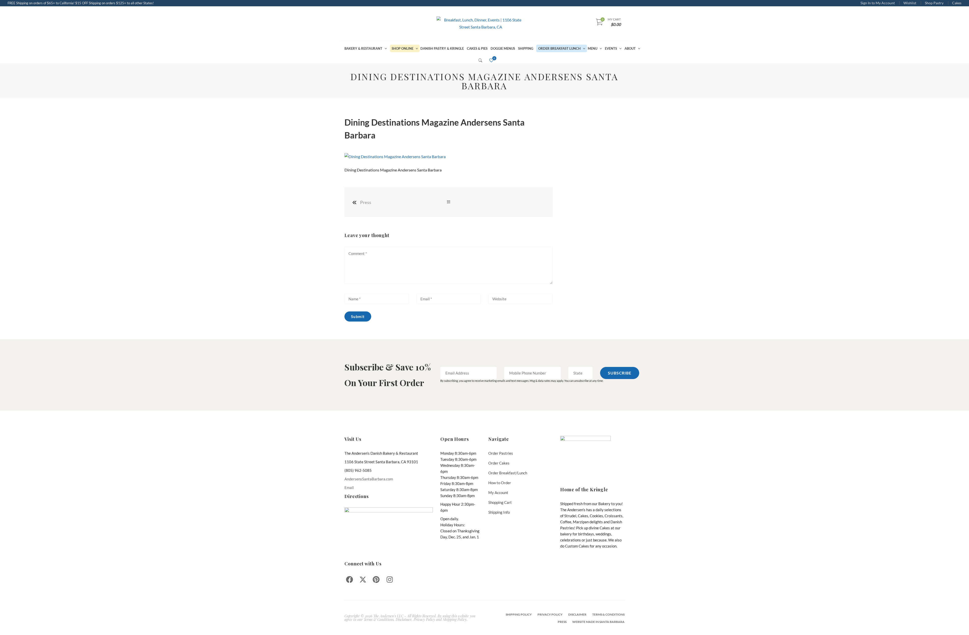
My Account (498, 492)
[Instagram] (390, 580)
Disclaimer (577, 614)
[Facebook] (349, 580)
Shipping (525, 48)
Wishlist (909, 3)
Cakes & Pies (477, 48)
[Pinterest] (376, 580)
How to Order (499, 482)
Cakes (956, 3)
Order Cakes (498, 463)
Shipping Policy (519, 614)
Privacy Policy (549, 614)
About (630, 48)
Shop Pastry (934, 3)
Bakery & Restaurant (363, 48)
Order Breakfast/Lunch (507, 473)
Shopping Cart (500, 502)
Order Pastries (500, 453)
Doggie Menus (503, 48)
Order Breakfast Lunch (559, 48)
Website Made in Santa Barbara (598, 622)
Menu (592, 48)
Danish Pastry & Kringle (442, 48)
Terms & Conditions (608, 614)
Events (611, 48)
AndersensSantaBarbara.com (368, 479)
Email (349, 487)
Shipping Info (499, 512)
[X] (363, 580)
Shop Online (402, 48)
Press (365, 202)
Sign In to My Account (877, 3)
